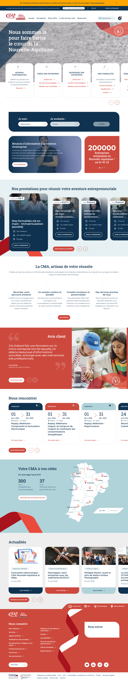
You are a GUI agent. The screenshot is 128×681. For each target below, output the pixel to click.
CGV (64, 675)
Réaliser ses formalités (48, 86)
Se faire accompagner (48, 83)
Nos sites (14, 665)
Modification (106, 89)
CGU (59, 675)
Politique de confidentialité (46, 675)
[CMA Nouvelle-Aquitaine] (17, 16)
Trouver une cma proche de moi (32, 498)
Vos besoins (41, 18)
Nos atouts (64, 317)
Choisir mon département (74, 8)
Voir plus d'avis (16, 380)
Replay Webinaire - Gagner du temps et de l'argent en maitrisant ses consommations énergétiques (61, 429)
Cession (106, 92)
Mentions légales (109, 675)
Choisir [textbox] (55, 124)
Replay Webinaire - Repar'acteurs (94, 425)
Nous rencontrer (17, 450)
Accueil (31, 18)
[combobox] (33, 124)
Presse (98, 675)
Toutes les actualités (19, 600)
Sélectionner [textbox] (25, 124)
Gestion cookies (42, 678)
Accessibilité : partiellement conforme (81, 675)
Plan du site (54, 678)
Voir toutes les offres (64, 249)
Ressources (81, 18)
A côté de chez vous (67, 18)
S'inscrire (19, 88)
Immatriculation (105, 86)
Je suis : (23, 118)
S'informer (48, 79)
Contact (63, 678)
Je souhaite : (58, 118)
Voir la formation (22, 246)
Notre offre (52, 18)
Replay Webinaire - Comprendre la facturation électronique (25, 426)
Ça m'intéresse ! (20, 164)
